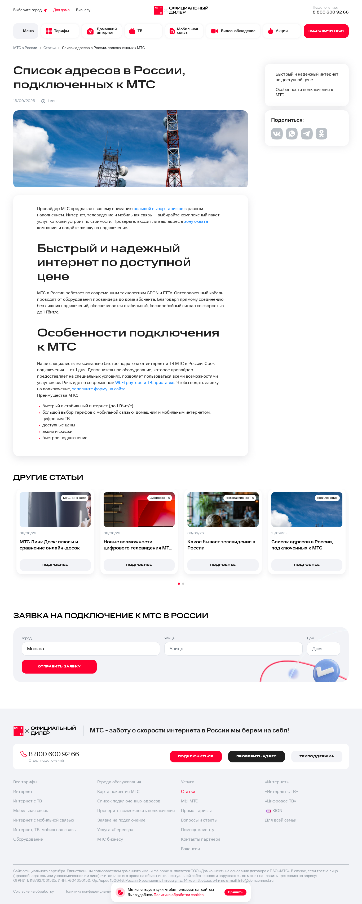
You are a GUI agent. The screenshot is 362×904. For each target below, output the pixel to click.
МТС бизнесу (110, 839)
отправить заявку (59, 667)
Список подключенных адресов (128, 801)
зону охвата (196, 221)
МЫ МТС (189, 801)
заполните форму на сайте (99, 389)
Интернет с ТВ (27, 801)
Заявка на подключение (121, 820)
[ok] (321, 138)
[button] (179, 584)
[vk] (277, 138)
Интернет (23, 791)
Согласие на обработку (33, 891)
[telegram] (307, 138)
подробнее (55, 565)
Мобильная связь (30, 810)
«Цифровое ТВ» (280, 801)
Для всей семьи (280, 820)
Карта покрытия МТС (118, 791)
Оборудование (28, 839)
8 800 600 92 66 (331, 12)
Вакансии (190, 848)
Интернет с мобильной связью (43, 820)
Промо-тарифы (196, 810)
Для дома (61, 10)
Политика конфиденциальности (92, 891)
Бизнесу (83, 10)
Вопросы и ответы (199, 820)
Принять (235, 892)
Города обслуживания (119, 782)
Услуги (187, 782)
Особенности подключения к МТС (304, 92)
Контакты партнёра (200, 839)
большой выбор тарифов (158, 208)
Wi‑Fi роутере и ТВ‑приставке (144, 382)
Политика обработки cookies (179, 895)
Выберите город (27, 10)
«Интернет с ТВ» (281, 791)
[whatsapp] (292, 138)
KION (277, 810)
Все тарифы (25, 782)
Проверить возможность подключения (136, 810)
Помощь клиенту (197, 829)
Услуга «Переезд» (115, 829)
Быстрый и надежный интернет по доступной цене (307, 77)
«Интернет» (277, 782)
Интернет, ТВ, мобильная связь (44, 829)
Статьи (188, 791)
